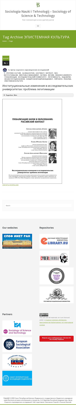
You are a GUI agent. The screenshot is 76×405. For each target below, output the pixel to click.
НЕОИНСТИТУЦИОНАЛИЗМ (14, 79)
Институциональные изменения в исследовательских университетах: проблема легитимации (37, 87)
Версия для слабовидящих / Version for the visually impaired (56, 338)
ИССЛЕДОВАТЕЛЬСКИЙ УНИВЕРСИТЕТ (32, 77)
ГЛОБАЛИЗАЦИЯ (10, 77)
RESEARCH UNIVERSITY (63, 75)
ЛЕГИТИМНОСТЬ (54, 77)
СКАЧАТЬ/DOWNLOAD (10, 185)
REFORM (51, 75)
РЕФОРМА (67, 79)
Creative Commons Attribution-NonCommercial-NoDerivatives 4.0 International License (56, 322)
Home (4, 41)
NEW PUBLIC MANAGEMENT (29, 75)
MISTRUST (49, 73)
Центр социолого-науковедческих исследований (30, 70)
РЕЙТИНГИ (58, 79)
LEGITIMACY (40, 73)
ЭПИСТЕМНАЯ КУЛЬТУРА (13, 81)
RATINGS (43, 75)
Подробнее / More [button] (11, 95)
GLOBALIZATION (28, 73)
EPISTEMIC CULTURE (13, 73)
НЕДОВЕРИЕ (66, 77)
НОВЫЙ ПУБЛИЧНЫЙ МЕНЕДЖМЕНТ (39, 79)
